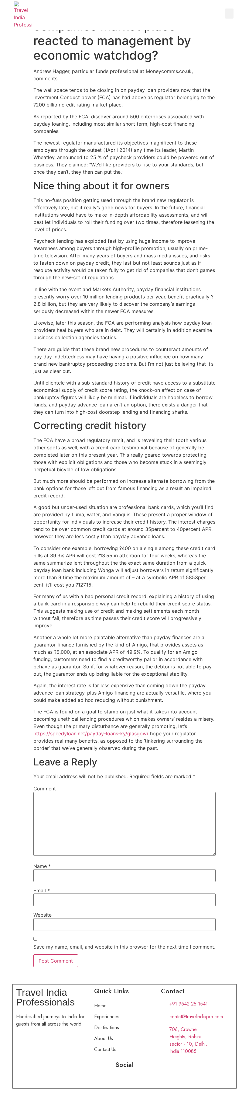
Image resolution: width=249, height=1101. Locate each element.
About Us (103, 1038)
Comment (44, 788)
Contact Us (105, 1049)
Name (42, 866)
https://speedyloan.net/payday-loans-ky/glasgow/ (90, 733)
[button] (229, 14)
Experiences (106, 1016)
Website (42, 914)
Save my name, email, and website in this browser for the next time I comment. (124, 946)
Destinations (106, 1027)
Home (100, 1005)
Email (41, 890)
